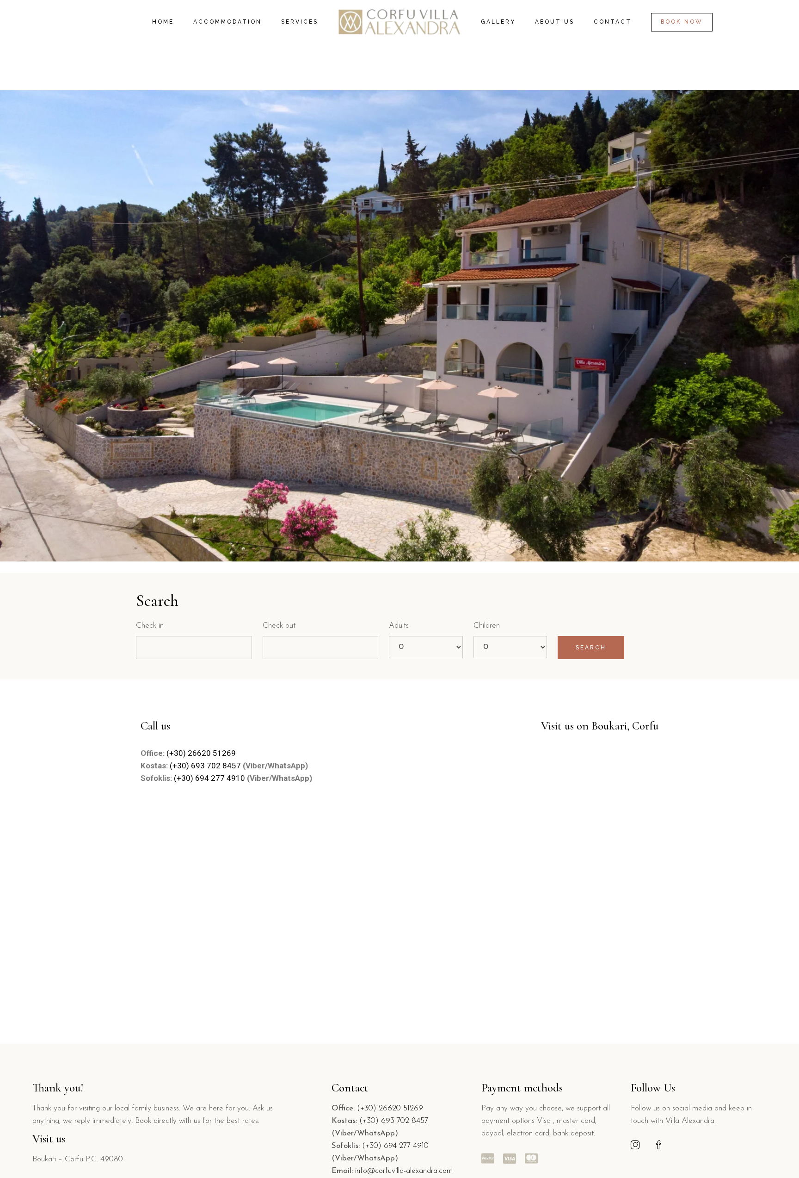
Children (486, 626)
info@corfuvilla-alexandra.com (404, 1171)
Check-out (279, 626)
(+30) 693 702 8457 (206, 765)
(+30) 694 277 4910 (209, 778)
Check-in (150, 626)
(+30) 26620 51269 (201, 753)
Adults (399, 626)
